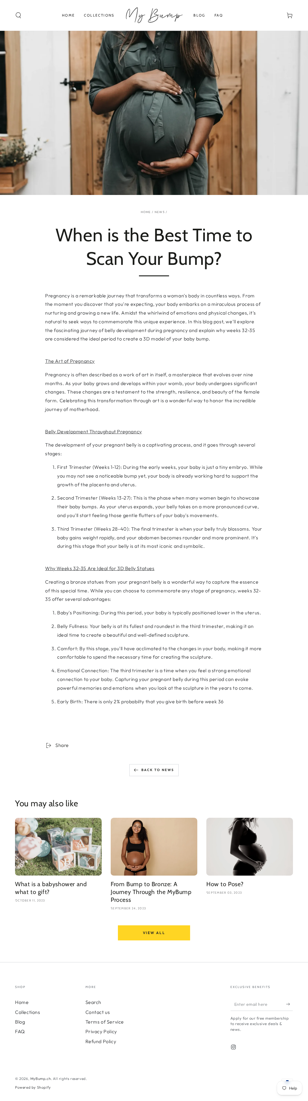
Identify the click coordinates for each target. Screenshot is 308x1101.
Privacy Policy (101, 1031)
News (160, 212)
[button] (18, 15)
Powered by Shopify (33, 1087)
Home (146, 212)
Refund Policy (100, 1041)
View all (154, 932)
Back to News (157, 770)
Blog (20, 1022)
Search (93, 1002)
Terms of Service (104, 1022)
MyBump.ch (40, 1078)
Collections (27, 1012)
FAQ (20, 1031)
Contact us (97, 1012)
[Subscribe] (289, 1004)
